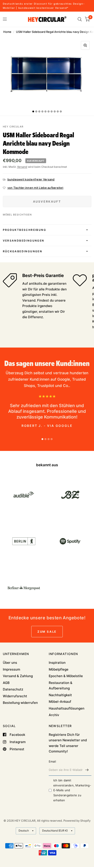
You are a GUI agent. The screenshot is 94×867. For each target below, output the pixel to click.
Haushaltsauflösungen (66, 708)
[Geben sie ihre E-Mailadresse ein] (87, 770)
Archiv (54, 715)
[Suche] (79, 19)
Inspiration (57, 662)
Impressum (11, 669)
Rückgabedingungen (22, 251)
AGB (6, 683)
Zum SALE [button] (47, 631)
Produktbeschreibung (24, 229)
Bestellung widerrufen (20, 703)
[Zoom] (85, 45)
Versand (22, 166)
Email (52, 761)
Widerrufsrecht (15, 696)
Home (7, 32)
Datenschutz (13, 689)
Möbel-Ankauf (60, 701)
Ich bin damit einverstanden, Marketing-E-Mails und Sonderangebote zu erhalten (72, 790)
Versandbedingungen (23, 240)
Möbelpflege (58, 669)
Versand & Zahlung (18, 676)
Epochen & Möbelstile (66, 676)
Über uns (10, 662)
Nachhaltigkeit (60, 695)
